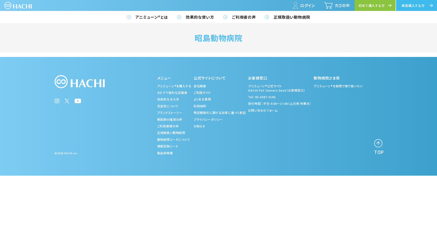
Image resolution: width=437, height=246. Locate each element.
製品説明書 (165, 153)
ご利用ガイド (202, 92)
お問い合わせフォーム (263, 110)
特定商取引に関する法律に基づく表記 (220, 112)
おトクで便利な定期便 (172, 92)
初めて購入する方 (371, 5)
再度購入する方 (413, 5)
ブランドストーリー (170, 112)
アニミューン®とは (151, 17)
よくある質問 (202, 99)
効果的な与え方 (168, 99)
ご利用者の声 (244, 17)
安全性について (168, 106)
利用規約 (200, 106)
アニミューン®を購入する (174, 86)
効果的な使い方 (200, 17)
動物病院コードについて (173, 139)
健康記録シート (167, 146)
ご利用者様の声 (168, 126)
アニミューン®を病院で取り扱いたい (338, 86)
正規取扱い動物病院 (292, 17)
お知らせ (200, 126)
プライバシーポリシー (208, 119)
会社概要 (200, 86)
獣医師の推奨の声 (170, 119)
